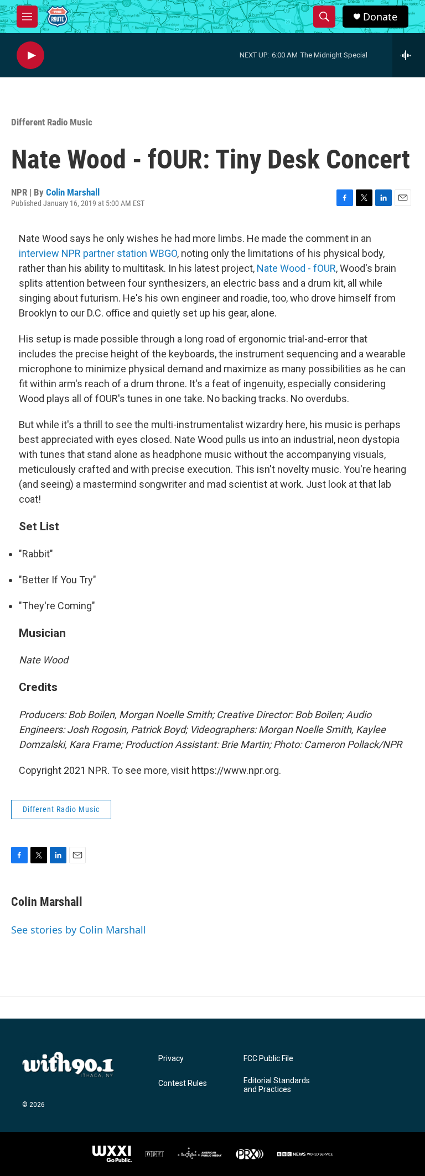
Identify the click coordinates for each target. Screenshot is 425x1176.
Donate (380, 17)
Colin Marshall (73, 192)
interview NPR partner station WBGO (98, 253)
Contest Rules (182, 1083)
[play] (30, 55)
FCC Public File (268, 1058)
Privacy (171, 1058)
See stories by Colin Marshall (78, 929)
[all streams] (408, 55)
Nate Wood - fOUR (296, 268)
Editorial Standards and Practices (276, 1085)
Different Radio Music (51, 122)
